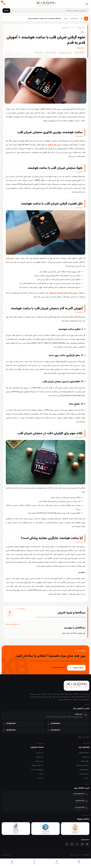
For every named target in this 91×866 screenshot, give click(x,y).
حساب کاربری (39, 753)
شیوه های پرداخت (84, 774)
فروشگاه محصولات (84, 753)
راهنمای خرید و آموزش (59, 667)
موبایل (80, 737)
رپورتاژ (82, 32)
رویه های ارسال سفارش (82, 765)
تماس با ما (40, 778)
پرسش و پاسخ (39, 761)
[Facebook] (67, 844)
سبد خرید (86, 778)
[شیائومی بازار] (45, 3)
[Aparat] (72, 844)
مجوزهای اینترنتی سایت (37, 770)
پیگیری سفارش (85, 761)
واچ (55, 144)
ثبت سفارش (85, 757)
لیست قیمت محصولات (37, 765)
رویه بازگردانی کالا (84, 770)
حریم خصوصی (39, 757)
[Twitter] (77, 844)
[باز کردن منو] (86, 3)
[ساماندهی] (75, 828)
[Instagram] (87, 844)
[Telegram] (82, 844)
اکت (51, 144)
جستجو (6, 11)
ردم (59, 144)
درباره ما (41, 774)
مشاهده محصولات (78, 668)
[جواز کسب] (45, 828)
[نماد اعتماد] (16, 828)
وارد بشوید (65, 633)
